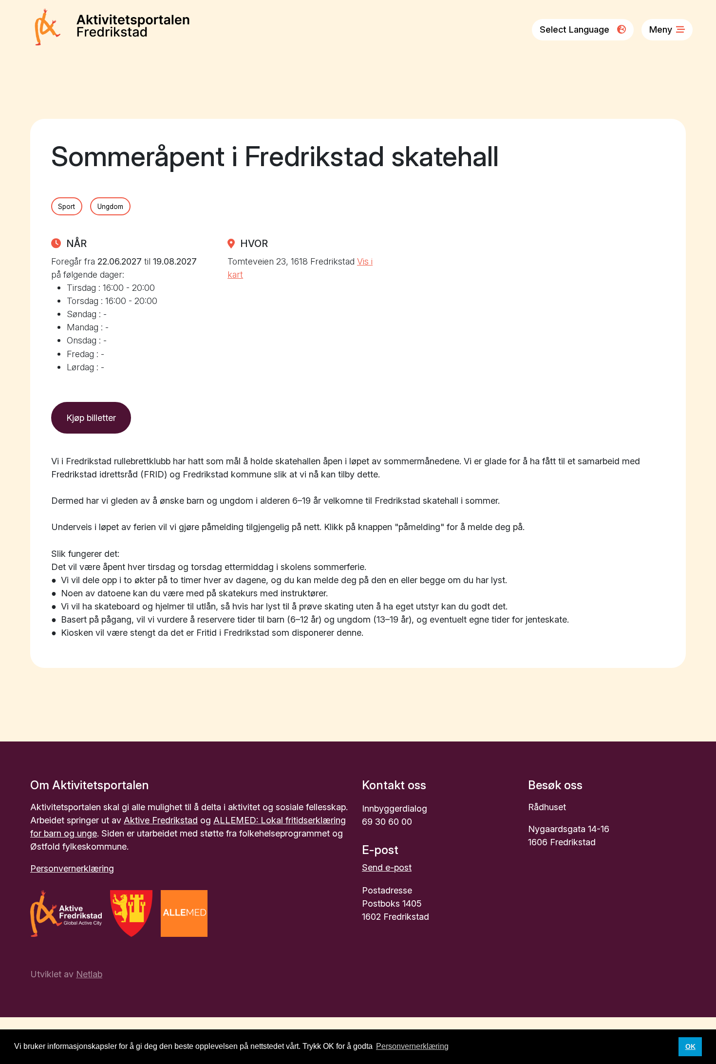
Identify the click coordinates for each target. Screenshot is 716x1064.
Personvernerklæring (72, 868)
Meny (660, 29)
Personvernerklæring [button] (412, 1046)
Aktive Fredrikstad (161, 820)
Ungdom (110, 206)
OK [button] (690, 1046)
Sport (66, 206)
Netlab (89, 974)
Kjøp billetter (91, 417)
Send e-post (387, 867)
